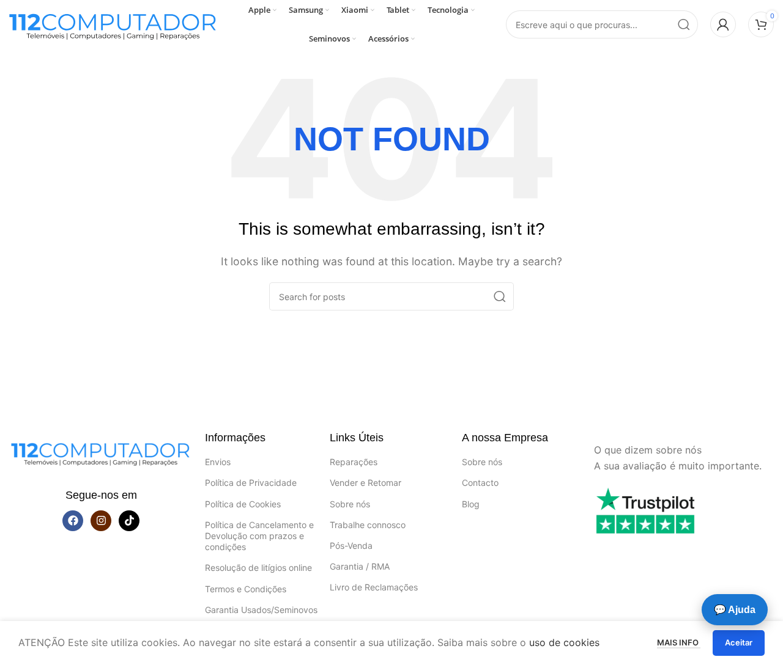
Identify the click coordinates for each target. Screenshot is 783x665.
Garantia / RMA (360, 566)
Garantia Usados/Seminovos (261, 609)
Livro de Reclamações (374, 587)
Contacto (480, 482)
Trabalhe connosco (368, 525)
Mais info (678, 642)
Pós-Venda (351, 545)
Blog (471, 504)
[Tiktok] (129, 520)
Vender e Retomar (365, 482)
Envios (218, 462)
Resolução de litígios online (258, 567)
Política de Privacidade (251, 482)
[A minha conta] (723, 24)
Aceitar (738, 642)
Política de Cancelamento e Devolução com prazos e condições (259, 536)
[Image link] (101, 451)
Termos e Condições (245, 589)
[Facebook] (72, 520)
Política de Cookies (243, 504)
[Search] (684, 24)
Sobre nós (350, 504)
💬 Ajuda (734, 609)
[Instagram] (101, 520)
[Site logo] (113, 23)
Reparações (353, 462)
